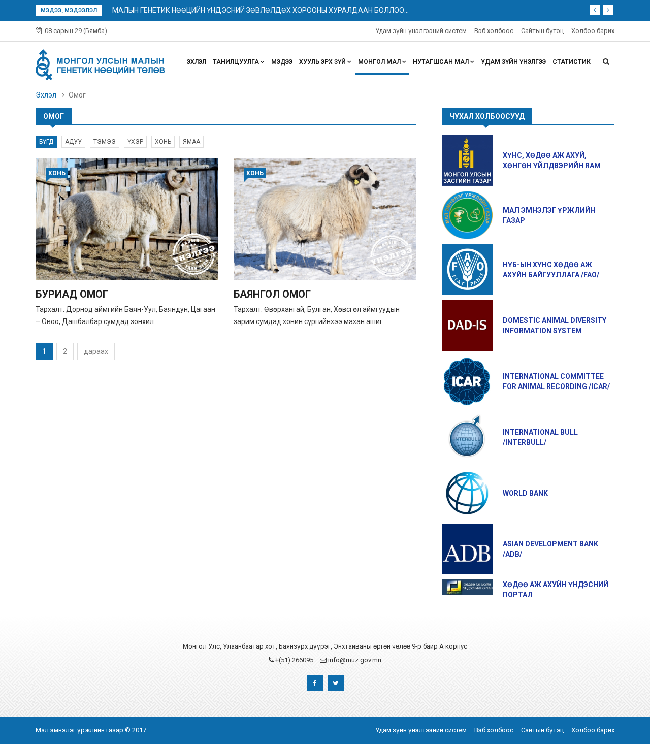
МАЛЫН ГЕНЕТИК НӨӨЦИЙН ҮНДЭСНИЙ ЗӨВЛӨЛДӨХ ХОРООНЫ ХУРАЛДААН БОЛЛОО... (260, 10)
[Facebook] (315, 683)
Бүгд (46, 141)
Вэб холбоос (493, 31)
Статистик (571, 62)
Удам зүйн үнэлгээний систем (421, 31)
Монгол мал (380, 62)
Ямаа (191, 141)
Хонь (163, 141)
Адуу (73, 141)
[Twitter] (336, 683)
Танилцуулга (237, 62)
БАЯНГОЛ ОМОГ (272, 294)
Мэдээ (281, 62)
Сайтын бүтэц (542, 31)
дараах (96, 351)
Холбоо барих (592, 31)
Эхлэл (196, 62)
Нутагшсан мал (441, 62)
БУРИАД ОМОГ (72, 294)
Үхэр (135, 141)
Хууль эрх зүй (323, 62)
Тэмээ (104, 141)
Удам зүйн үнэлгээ (513, 62)
